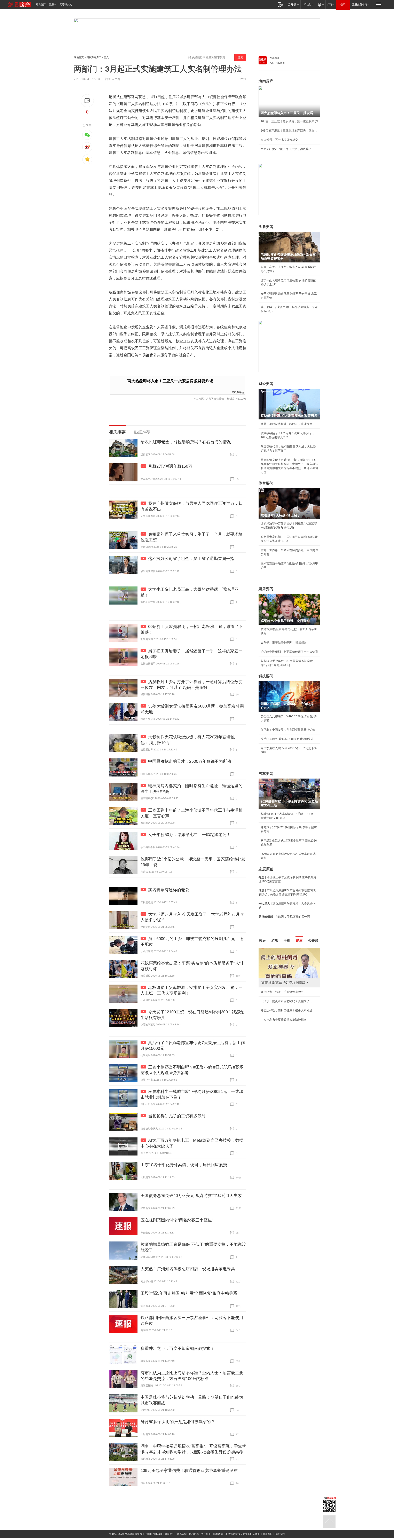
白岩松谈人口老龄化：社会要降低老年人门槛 (289, 958)
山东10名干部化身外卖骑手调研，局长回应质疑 (184, 1164)
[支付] (320, 4)
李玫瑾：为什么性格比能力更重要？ (284, 949)
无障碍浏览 (66, 4)
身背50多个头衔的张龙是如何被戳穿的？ (178, 1421)
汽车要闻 (266, 774)
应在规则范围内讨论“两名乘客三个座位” (177, 1220)
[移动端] (280, 4)
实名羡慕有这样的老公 (168, 890)
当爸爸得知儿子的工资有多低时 (177, 1116)
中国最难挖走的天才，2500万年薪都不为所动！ (191, 761)
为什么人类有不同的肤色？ (278, 967)
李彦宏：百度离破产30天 (277, 986)
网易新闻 (274, 57)
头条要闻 (266, 227)
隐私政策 (218, 1533)
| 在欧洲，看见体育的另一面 (284, 916)
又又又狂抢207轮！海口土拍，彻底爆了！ (287, 149)
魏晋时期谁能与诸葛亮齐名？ (279, 977)
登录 (342, 4)
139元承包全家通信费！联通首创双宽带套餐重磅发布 (189, 1470)
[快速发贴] (87, 100)
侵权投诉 (280, 1533)
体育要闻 (266, 483)
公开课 (313, 940)
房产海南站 (237, 392)
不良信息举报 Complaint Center (242, 1533)
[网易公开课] (293, 4)
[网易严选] (307, 4)
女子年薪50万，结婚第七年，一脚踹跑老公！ (189, 834)
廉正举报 (268, 1533)
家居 (262, 940)
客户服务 (206, 1533)
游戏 (274, 940)
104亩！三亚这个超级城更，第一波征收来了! (289, 121)
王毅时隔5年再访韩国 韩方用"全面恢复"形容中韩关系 (189, 1293)
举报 (243, 79)
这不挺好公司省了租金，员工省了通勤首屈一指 (191, 558)
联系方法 (182, 1533)
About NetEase (154, 1533)
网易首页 (41, 4)
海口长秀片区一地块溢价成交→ (281, 139)
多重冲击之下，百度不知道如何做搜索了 (177, 1348)
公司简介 (170, 1533)
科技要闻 (266, 676)
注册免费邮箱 (359, 4)
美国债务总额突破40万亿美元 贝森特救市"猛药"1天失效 (191, 1195)
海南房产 (266, 81)
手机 (287, 940)
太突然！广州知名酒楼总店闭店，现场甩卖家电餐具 (188, 1269)
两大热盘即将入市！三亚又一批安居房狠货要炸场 (170, 381)
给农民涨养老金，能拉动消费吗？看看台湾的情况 (186, 442)
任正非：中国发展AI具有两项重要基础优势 (288, 729)
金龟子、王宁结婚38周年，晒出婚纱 (284, 642)
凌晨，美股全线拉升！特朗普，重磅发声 (286, 424)
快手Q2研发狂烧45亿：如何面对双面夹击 (287, 739)
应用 (51, 4)
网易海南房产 (93, 57)
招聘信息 (194, 1533)
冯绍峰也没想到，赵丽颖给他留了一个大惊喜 (289, 651)
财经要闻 (266, 384)
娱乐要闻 (266, 589)
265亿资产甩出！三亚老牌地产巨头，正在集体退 (289, 130)
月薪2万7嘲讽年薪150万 (170, 466)
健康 (299, 940)
